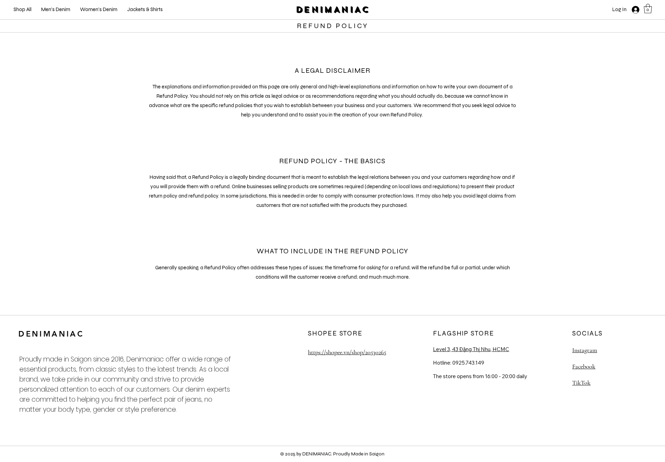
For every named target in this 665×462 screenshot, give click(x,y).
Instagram (584, 350)
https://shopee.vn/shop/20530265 (347, 352)
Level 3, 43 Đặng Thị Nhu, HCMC (471, 349)
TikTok (581, 382)
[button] (648, 8)
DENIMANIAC (333, 10)
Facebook (583, 366)
